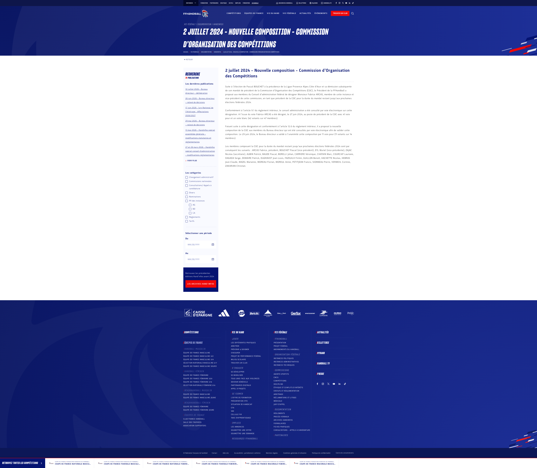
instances (189, 3)
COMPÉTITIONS (280, 381)
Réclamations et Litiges (285, 398)
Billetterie (323, 342)
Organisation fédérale (287, 354)
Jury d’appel (279, 404)
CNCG (276, 377)
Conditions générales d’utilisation (294, 453)
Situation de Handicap (241, 404)
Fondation (246, 3)
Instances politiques (284, 358)
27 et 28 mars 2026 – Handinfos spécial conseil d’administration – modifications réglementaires (200, 151)
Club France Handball (194, 419)
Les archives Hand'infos (200, 284)
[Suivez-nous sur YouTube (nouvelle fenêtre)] (346, 3)
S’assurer (235, 353)
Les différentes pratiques (243, 343)
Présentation (280, 343)
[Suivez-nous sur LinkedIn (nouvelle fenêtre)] (349, 3)
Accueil (185, 52)
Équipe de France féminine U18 (197, 382)
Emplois (238, 3)
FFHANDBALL (281, 339)
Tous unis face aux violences (245, 379)
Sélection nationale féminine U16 (199, 385)
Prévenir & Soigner (240, 349)
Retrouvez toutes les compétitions (20, 463)
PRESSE (320, 374)
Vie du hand (273, 13)
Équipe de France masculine (196, 353)
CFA (232, 408)
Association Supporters (194, 426)
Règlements (279, 413)
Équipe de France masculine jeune (199, 398)
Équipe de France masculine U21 (198, 356)
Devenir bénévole (239, 382)
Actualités (305, 13)
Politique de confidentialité (321, 453)
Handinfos (217, 52)
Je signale (255, 3)
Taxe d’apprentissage (241, 418)
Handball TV (323, 363)
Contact (214, 453)
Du (186, 238)
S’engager (237, 368)
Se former (237, 394)
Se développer (237, 372)
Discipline (278, 384)
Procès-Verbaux (281, 417)
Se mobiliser (237, 375)
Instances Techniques (284, 365)
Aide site (226, 453)
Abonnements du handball (287, 349)
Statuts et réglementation (286, 391)
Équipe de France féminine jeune (198, 410)
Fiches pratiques (282, 427)
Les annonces (237, 427)
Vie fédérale (289, 13)
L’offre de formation (241, 398)
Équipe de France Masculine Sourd (200, 366)
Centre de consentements (345, 453)
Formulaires (280, 423)
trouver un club (340, 13)
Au (186, 253)
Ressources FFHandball (245, 439)
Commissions (282, 370)
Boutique (223, 3)
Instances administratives (286, 362)
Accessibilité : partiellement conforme (247, 453)
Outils (231, 3)
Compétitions (234, 13)
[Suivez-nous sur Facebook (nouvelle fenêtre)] (336, 3)
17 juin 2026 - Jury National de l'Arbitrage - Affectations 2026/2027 (199, 112)
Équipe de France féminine (196, 375)
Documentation (206, 52)
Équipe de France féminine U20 (198, 379)
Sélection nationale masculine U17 (200, 363)
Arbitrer (235, 346)
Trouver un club (239, 363)
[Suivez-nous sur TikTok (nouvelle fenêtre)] (353, 3)
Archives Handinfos (283, 420)
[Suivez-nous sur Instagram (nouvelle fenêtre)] (339, 3)
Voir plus (192, 161)
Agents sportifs (281, 374)
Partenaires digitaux (241, 385)
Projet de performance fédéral (246, 356)
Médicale (278, 401)
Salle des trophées (192, 422)
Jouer (235, 339)
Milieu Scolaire (238, 359)
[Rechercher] (352, 13)
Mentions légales (272, 453)
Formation (204, 3)
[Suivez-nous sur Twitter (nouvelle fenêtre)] (343, 3)
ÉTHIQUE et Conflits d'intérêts (288, 388)
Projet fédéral (281, 346)
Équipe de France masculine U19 (198, 359)
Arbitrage (278, 394)
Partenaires (214, 3)
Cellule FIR (236, 414)
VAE (232, 411)
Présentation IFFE (239, 401)
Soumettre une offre (241, 430)
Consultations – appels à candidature (292, 430)
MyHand (321, 353)
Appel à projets (238, 389)
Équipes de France (253, 13)
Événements (321, 13)
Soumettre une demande (242, 434)
